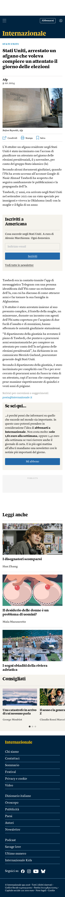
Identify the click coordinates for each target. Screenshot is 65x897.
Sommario (12, 765)
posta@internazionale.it (17, 397)
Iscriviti (32, 256)
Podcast (10, 840)
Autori (9, 823)
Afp (5, 79)
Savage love (13, 847)
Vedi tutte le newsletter (19, 265)
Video (9, 785)
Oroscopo (11, 802)
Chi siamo (12, 751)
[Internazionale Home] (19, 742)
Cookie (51, 890)
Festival (10, 772)
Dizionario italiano (18, 796)
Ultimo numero (15, 853)
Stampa (29, 138)
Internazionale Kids (18, 860)
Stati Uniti (11, 44)
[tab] (29, 726)
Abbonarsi (48, 20)
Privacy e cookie (16, 778)
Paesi (8, 816)
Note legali (41, 890)
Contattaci (12, 758)
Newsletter (12, 829)
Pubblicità (12, 809)
